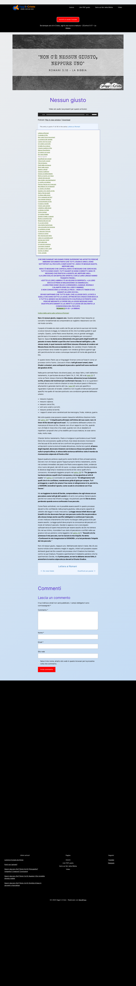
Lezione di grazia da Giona (13, 860)
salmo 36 (44, 420)
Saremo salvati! (42, 169)
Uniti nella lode (42, 242)
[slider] (94, 114)
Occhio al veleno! (43, 250)
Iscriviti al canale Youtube (68, 19)
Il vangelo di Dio (43, 135)
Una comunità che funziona (46, 227)
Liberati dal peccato (44, 178)
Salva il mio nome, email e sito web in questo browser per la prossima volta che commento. (67, 662)
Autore (71, 7)
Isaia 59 (90, 375)
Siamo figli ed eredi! (44, 193)
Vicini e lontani (42, 212)
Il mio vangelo (42, 253)
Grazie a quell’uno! (43, 171)
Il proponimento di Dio (45, 201)
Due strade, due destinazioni (47, 180)
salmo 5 (50, 478)
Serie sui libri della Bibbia (104, 7)
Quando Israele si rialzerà (45, 216)
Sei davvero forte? (43, 240)
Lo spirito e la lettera (44, 182)
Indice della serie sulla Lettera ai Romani (53, 313)
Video (120, 7)
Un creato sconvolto (44, 144)
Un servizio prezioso (44, 244)
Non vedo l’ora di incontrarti (46, 137)
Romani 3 (61, 308)
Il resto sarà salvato (44, 206)
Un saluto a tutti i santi (45, 248)
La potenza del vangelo (45, 139)
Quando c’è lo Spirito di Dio (46, 191)
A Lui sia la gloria (43, 223)
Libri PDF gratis (84, 7)
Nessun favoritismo (44, 150)
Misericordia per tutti (44, 220)
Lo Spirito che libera (44, 188)
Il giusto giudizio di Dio (45, 148)
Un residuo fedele (43, 214)
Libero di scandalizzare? (45, 238)
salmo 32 (76, 533)
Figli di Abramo (42, 163)
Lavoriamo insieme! (44, 246)
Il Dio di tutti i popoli (44, 161)
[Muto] (90, 114)
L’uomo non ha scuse (44, 141)
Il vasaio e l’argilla (43, 203)
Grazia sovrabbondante (45, 173)
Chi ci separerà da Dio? (45, 197)
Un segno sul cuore (44, 152)
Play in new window (53, 120)
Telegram (111, 863)
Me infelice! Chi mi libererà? (46, 186)
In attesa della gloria (44, 195)
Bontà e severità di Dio (45, 218)
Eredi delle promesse (44, 165)
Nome (41, 633)
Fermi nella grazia (43, 167)
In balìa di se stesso (44, 146)
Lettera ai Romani (74, 127)
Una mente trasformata (45, 225)
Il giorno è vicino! (43, 233)
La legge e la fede (43, 210)
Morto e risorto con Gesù (46, 176)
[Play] (40, 114)
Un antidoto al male (44, 229)
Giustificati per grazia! (44, 159)
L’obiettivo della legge (44, 208)
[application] (68, 114)
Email (40, 642)
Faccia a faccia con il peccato (47, 184)
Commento (43, 610)
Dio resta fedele (43, 154)
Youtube (111, 860)
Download (66, 120)
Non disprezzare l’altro (45, 235)
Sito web (41, 652)
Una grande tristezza (44, 199)
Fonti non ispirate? (10, 864)
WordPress (82, 900)
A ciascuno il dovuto (44, 231)
